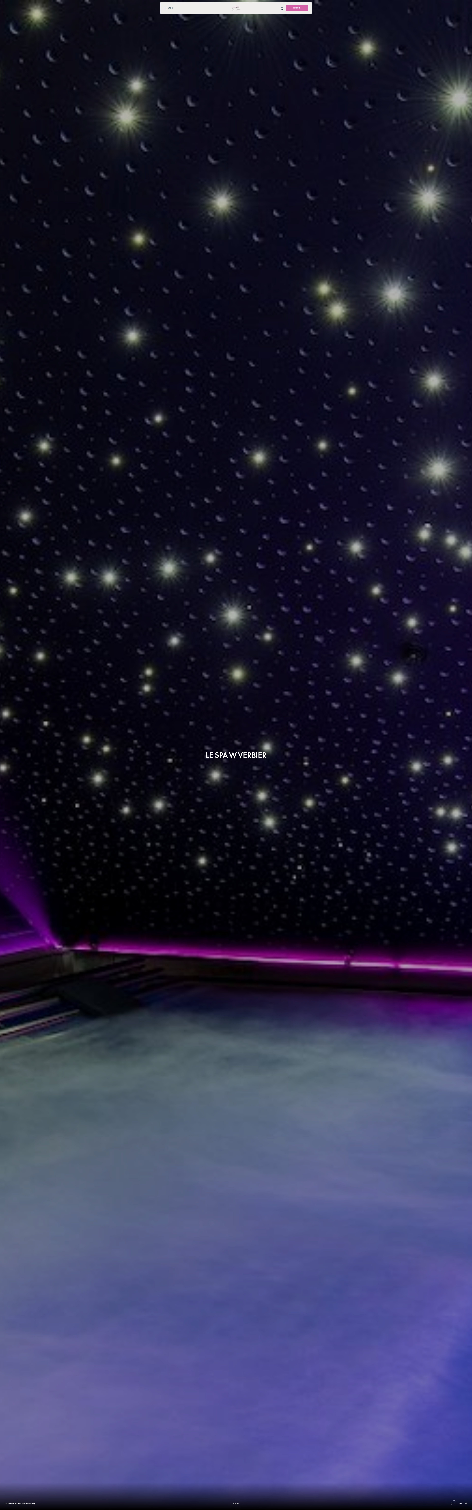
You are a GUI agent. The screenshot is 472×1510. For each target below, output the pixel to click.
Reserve (296, 8)
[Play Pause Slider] (466, 1503)
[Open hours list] (34, 1503)
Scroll (236, 1503)
